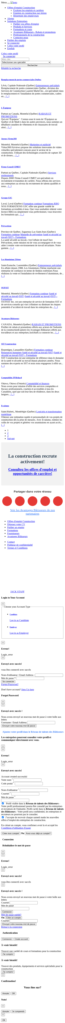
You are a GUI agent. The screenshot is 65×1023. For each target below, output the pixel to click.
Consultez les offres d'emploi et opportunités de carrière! (32, 471)
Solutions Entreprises (17, 21)
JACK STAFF (17, 591)
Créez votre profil (15, 45)
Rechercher (32, 65)
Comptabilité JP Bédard (11, 377)
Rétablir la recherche (11, 68)
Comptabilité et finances (37, 383)
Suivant (11, 438)
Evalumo (5, 406)
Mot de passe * (8, 678)
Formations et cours (22, 29)
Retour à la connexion (11, 927)
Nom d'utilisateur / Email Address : (17, 675)
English (11, 48)
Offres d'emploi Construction (21, 7)
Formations (12, 530)
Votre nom (7, 780)
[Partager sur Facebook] (20, 501)
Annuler (5, 993)
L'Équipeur (6, 108)
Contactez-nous (20, 37)
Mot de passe (8, 797)
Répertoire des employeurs (26, 16)
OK (13, 993)
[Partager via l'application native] (7, 501)
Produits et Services (22, 26)
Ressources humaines (11, 352)
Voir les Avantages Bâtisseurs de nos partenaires (32, 511)
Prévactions (6, 226)
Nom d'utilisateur (10, 790)
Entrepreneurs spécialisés (48, 85)
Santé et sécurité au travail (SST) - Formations (31, 354)
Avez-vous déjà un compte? (38, 833)
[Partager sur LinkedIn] (45, 501)
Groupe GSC (6, 198)
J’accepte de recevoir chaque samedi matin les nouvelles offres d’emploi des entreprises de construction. (30, 818)
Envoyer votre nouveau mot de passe (18, 726)
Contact (11, 541)
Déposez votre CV (16, 524)
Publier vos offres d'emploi (26, 24)
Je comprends (18, 1011)
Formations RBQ (51, 203)
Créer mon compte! (10, 833)
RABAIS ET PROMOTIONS (46, 324)
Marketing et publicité (40, 144)
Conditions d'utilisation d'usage (16, 828)
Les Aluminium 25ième (11, 259)
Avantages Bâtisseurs (10, 318)
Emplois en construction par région (30, 13)
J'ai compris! (7, 954)
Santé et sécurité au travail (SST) (37, 352)
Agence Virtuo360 (9, 139)
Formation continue (32, 203)
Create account (21, 939)
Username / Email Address (14, 722)
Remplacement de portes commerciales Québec (21, 79)
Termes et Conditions (17, 547)
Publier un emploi (15, 527)
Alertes (10, 18)
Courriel (6, 793)
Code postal (7, 783)
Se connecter (13, 43)
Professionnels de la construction (28, 35)
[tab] (35, 617)
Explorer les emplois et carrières (28, 10)
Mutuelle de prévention (31, 234)
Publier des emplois (16, 40)
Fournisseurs (13, 533)
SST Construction (8, 344)
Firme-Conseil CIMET (11, 167)
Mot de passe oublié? (11, 914)
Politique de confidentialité (20, 544)
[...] (7, 96)
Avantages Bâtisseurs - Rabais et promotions (34, 32)
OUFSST (5, 288)
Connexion (7, 912)
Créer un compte (13, 918)
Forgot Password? (9, 684)
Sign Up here (27, 689)
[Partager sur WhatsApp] (58, 501)
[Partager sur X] (32, 501)
